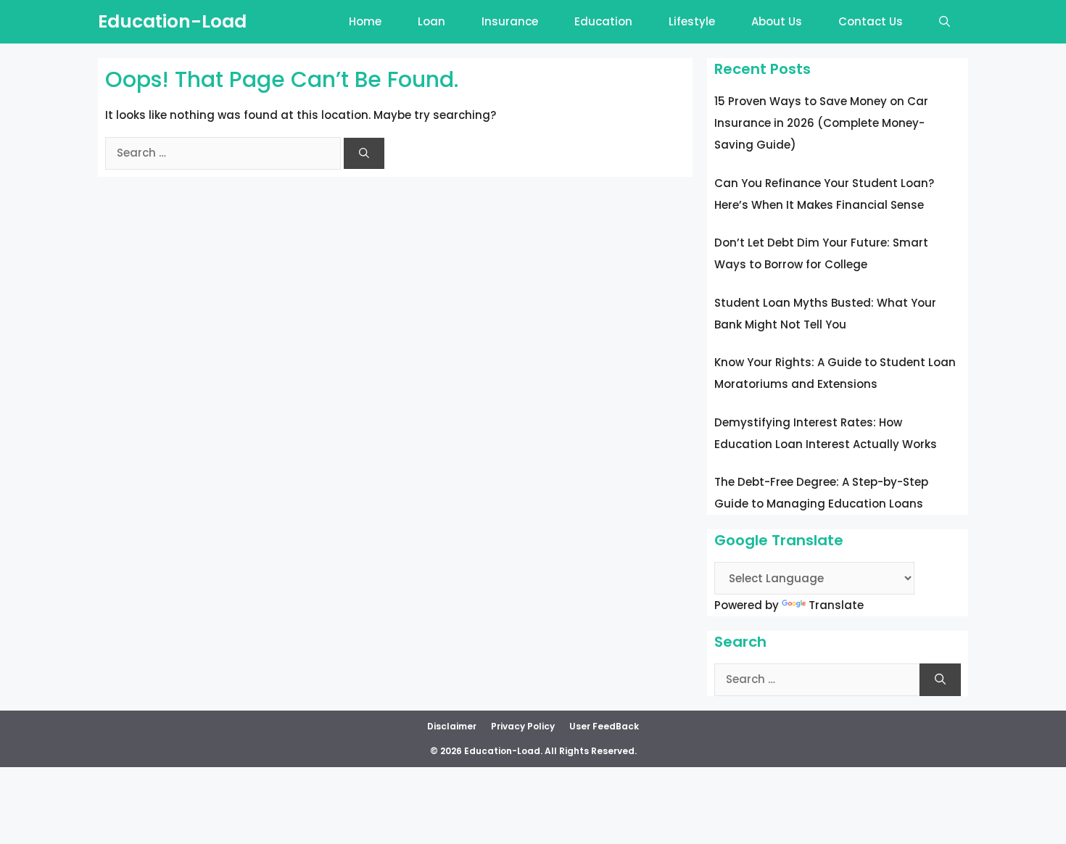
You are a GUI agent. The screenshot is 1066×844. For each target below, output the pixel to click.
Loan (431, 21)
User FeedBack (604, 726)
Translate (836, 605)
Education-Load (172, 21)
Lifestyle (692, 21)
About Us (776, 21)
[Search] (364, 153)
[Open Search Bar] (944, 22)
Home (365, 21)
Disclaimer (451, 726)
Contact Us (870, 21)
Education (603, 21)
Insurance (510, 21)
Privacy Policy (523, 726)
